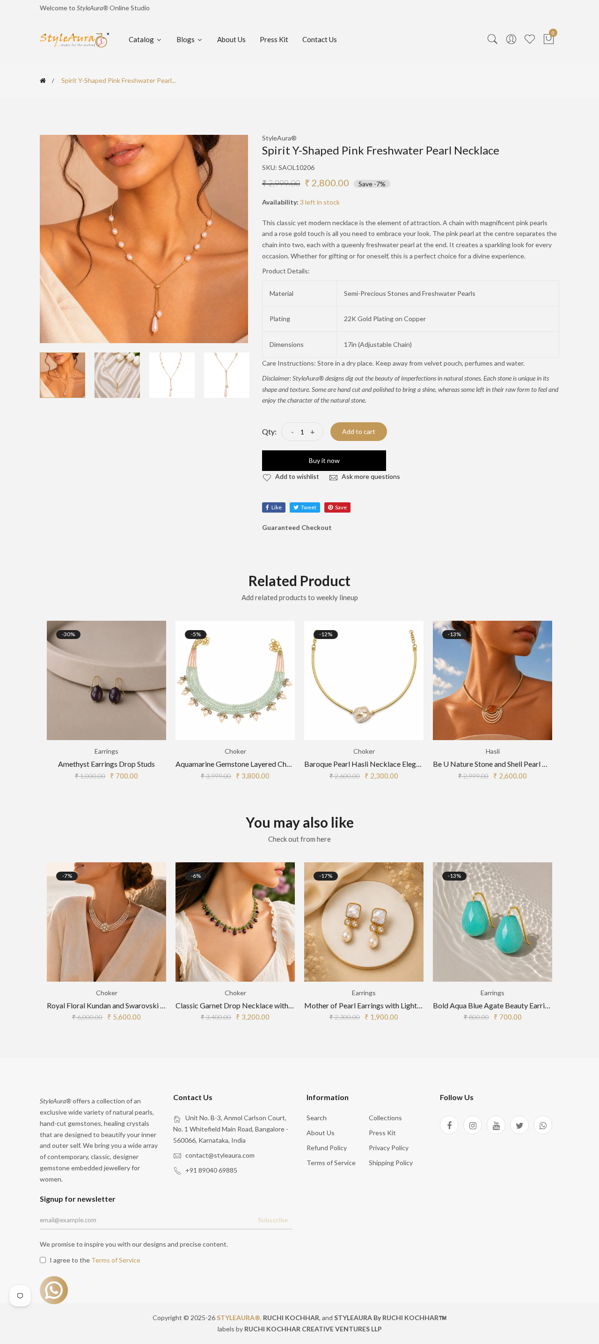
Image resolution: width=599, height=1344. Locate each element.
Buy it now (324, 460)
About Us (231, 39)
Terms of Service (331, 1163)
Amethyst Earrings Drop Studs (106, 763)
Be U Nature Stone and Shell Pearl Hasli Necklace (512, 763)
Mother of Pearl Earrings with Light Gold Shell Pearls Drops (399, 1005)
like (276, 507)
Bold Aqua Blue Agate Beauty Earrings (494, 1005)
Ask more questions (370, 476)
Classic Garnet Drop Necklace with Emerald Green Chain (266, 1005)
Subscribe (273, 1220)
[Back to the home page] (43, 80)
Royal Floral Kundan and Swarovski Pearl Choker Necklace (140, 1005)
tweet (308, 507)
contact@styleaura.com (220, 1155)
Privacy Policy (389, 1148)
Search (317, 1118)
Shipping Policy (391, 1163)
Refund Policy (327, 1148)
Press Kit (274, 39)
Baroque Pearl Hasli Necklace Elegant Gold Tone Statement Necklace (416, 763)
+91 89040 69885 (211, 1170)
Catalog (142, 39)
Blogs (186, 39)
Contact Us (319, 39)
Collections (385, 1118)
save (341, 507)
